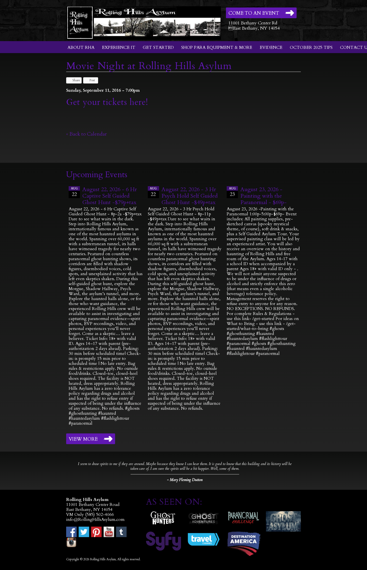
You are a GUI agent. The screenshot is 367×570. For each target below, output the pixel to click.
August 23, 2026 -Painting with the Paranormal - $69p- (263, 196)
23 (232, 192)
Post (92, 80)
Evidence (271, 47)
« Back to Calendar (86, 134)
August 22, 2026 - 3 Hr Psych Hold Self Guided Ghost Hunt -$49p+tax (190, 196)
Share (76, 80)
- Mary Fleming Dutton (184, 479)
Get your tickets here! (107, 102)
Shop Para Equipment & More (216, 47)
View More (83, 439)
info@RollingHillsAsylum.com (95, 519)
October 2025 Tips (311, 47)
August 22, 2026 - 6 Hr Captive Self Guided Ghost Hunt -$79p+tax (109, 196)
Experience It (118, 47)
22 (74, 192)
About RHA (80, 47)
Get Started (158, 47)
